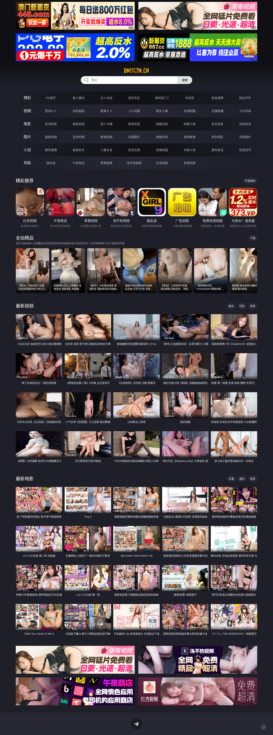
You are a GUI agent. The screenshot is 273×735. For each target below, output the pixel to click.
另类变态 (245, 124)
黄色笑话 (217, 150)
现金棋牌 (217, 98)
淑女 (242, 478)
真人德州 (78, 98)
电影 (27, 123)
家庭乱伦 (78, 150)
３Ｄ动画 (134, 111)
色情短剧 (190, 163)
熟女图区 (217, 137)
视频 (27, 110)
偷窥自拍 (51, 137)
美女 (231, 306)
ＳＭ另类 (245, 111)
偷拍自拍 (78, 124)
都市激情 (51, 150)
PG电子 (51, 98)
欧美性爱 (134, 124)
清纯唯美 (190, 137)
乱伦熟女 (217, 124)
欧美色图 (106, 137)
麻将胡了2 (162, 98)
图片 (27, 136)
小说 (27, 149)
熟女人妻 (162, 111)
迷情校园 (162, 150)
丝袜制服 (190, 111)
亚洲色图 (78, 137)
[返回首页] (263, 726)
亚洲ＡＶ (51, 111)
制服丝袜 (162, 124)
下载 (252, 238)
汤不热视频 (134, 163)
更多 (252, 306)
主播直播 (217, 111)
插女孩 (50, 163)
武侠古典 (134, 150)
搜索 (185, 80)
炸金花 (189, 98)
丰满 (231, 478)
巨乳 (242, 306)
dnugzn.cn (136, 70)
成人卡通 (106, 124)
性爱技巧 (245, 150)
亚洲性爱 (51, 124)
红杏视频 (162, 163)
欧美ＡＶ (106, 111)
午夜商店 (78, 163)
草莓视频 (106, 163)
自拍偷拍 (78, 111)
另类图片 (245, 137)
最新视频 (25, 306)
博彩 (27, 97)
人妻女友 (106, 150)
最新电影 (25, 478)
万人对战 (106, 98)
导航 (27, 162)
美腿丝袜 (162, 137)
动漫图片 (134, 137)
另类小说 (190, 150)
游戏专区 (134, 98)
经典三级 (190, 124)
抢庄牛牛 (245, 98)
